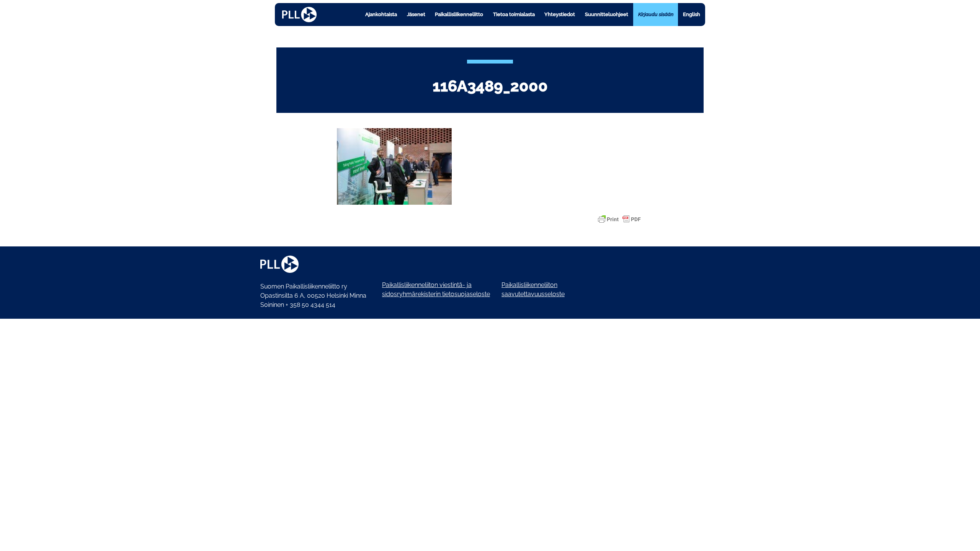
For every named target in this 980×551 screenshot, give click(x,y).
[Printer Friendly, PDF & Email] (619, 219)
